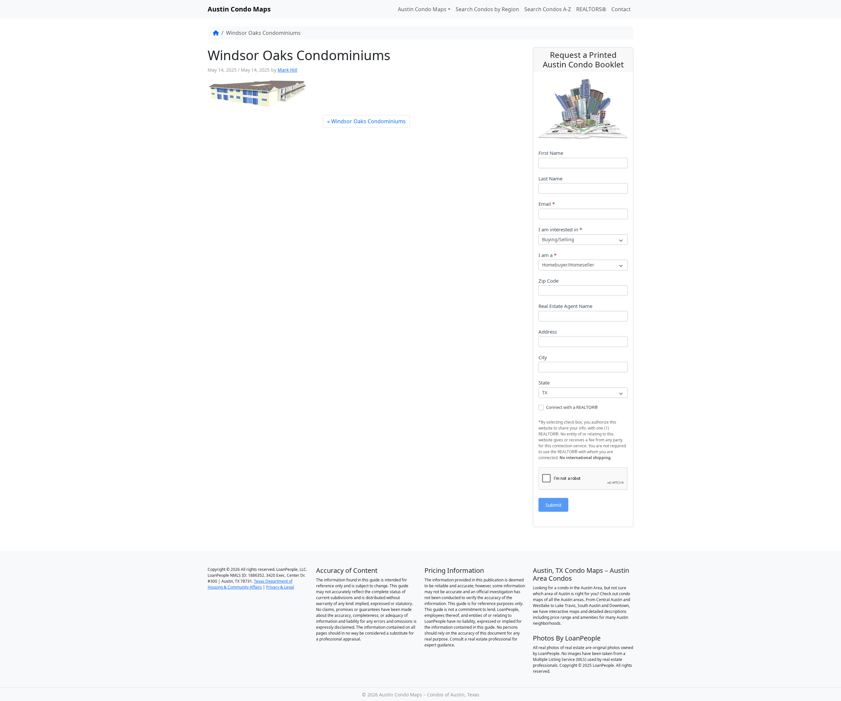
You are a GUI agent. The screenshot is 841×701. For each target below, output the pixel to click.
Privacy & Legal (280, 587)
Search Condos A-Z (547, 9)
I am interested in (560, 229)
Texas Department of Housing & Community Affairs (250, 584)
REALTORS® (591, 9)
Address (547, 331)
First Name (550, 153)
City (542, 357)
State (544, 382)
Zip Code (548, 280)
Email (546, 203)
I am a (547, 255)
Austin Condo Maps (422, 9)
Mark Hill (287, 70)
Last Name (550, 178)
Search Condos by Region (487, 9)
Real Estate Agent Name (565, 306)
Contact (621, 9)
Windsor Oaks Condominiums (368, 121)
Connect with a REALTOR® (571, 407)
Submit (553, 505)
